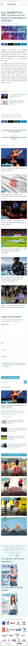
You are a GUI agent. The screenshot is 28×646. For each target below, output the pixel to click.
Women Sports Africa (20, 546)
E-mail (3, 349)
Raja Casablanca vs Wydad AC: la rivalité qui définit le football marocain (17, 102)
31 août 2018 (6, 494)
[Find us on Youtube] (16, 555)
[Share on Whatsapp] (17, 44)
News (4, 191)
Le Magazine (23, 4)
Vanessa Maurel (5, 408)
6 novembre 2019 (6, 474)
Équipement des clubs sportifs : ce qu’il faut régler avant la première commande (13, 250)
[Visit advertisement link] (14, 644)
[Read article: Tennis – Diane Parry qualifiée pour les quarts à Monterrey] (4, 96)
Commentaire (5, 324)
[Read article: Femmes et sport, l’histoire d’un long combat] (14, 526)
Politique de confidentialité (9, 549)
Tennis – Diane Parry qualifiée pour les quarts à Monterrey (18, 95)
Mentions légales (21, 549)
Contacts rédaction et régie (7, 546)
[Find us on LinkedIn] (19, 555)
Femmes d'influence (8, 499)
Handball (19, 116)
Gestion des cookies (14, 553)
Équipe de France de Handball (12, 114)
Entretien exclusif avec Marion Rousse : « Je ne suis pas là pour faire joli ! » (12, 510)
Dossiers (5, 518)
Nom (3, 343)
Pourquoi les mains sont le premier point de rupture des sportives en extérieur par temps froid (12, 279)
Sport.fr (7, 547)
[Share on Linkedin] (24, 44)
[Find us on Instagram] (11, 555)
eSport (12, 547)
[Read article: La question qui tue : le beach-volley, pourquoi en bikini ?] (14, 467)
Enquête (5, 459)
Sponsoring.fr (18, 547)
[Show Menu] (2, 4)
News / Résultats (7, 164)
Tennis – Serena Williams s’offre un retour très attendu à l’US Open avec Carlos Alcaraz (13, 222)
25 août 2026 (4, 282)
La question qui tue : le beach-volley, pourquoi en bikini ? (12, 471)
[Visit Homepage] (11, 4)
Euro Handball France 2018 (8, 116)
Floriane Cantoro (6, 23)
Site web (3, 356)
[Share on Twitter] (11, 44)
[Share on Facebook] (4, 44)
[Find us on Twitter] (9, 555)
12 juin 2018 (16, 23)
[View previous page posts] (13, 110)
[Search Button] (25, 382)
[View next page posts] (15, 110)
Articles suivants (8, 416)
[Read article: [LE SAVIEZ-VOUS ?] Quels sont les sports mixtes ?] (14, 487)
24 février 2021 (6, 514)
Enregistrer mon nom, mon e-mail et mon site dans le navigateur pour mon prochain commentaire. (14, 364)
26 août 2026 (12, 97)
